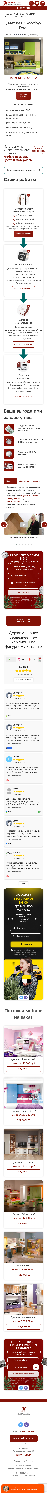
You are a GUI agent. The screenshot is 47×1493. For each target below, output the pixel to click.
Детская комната (25, 14)
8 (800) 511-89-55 (25, 215)
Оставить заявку (23, 234)
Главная (8, 14)
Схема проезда (23, 1455)
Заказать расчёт (23, 96)
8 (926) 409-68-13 (25, 223)
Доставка (24, 481)
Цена (9, 481)
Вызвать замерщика (23, 289)
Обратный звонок (23, 1438)
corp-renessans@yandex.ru (23, 1444)
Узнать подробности (38, 150)
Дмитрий (17, 725)
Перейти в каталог (23, 397)
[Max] (26, 998)
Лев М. (16, 757)
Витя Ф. (16, 852)
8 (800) (23, 1431)
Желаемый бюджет (25, 583)
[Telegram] (21, 998)
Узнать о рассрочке (23, 344)
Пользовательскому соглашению (25, 954)
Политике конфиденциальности (25, 952)
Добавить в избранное (23, 1461)
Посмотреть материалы (24, 621)
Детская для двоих (15, 17)
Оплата (36, 481)
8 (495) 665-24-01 (25, 219)
